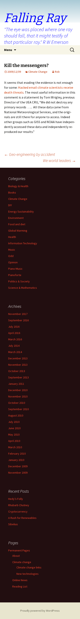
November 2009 (17, 472)
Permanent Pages (19, 550)
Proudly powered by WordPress (40, 610)
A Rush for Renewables (22, 518)
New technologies (27, 574)
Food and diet (16, 224)
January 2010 (16, 460)
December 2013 (17, 358)
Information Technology (22, 243)
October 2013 (16, 371)
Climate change (21, 562)
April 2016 (14, 333)
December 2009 (17, 466)
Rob (57, 72)
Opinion (13, 262)
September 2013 (18, 377)
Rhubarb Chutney (18, 505)
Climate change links (28, 567)
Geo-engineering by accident (29, 154)
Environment (16, 218)
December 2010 (17, 390)
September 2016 (18, 320)
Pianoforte (14, 275)
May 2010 (13, 434)
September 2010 (18, 409)
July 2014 (13, 345)
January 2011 (16, 384)
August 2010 (15, 415)
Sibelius (13, 524)
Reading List (19, 586)
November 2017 (17, 314)
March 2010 (15, 447)
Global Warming (17, 230)
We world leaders (59, 160)
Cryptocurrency (17, 511)
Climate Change (37, 72)
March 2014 (15, 352)
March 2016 (15, 339)
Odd (11, 256)
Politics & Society (19, 281)
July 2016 (13, 326)
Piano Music (15, 268)
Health (12, 237)
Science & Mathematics (22, 288)
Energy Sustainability (21, 211)
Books (12, 192)
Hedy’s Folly (15, 499)
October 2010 (16, 403)
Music (11, 249)
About (16, 556)
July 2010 (13, 422)
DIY (10, 205)
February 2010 (17, 453)
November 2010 (17, 396)
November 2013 (17, 365)
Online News (19, 580)
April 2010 (14, 441)
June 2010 (14, 428)
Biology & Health (18, 186)
